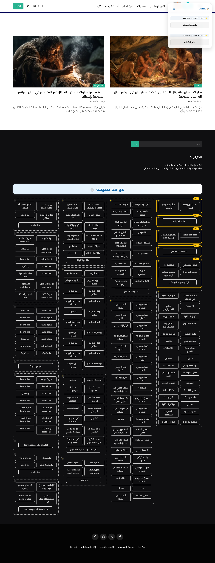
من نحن (141, 547)
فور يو (120, 419)
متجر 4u (142, 388)
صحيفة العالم (131, 291)
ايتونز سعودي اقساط (142, 337)
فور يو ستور (121, 377)
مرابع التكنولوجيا (168, 307)
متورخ (190, 358)
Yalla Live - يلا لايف (25, 275)
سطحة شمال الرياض (94, 399)
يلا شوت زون (46, 465)
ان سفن (190, 306)
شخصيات (141, 6)
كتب (99, 6)
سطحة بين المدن (94, 388)
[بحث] (28, 6)
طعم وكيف (190, 397)
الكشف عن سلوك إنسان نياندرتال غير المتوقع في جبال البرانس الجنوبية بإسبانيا (61, 94)
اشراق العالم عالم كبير (120, 234)
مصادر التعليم (142, 263)
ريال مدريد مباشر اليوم (46, 206)
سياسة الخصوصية (126, 547)
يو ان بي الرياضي (142, 272)
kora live (25, 310)
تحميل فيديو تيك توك (25, 486)
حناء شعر (120, 478)
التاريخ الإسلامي (158, 6)
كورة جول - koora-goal (46, 250)
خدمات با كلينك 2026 (94, 237)
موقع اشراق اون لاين (168, 273)
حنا (142, 488)
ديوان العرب (94, 246)
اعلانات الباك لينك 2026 (120, 244)
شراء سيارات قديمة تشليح (83, 449)
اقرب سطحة (73, 408)
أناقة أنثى (168, 348)
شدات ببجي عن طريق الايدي (120, 389)
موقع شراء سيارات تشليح (73, 430)
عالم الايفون (190, 334)
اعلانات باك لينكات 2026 (36, 445)
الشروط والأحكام (107, 547)
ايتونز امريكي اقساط (120, 410)
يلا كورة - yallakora (25, 285)
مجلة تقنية (120, 263)
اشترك (18, 6)
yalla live (35, 225)
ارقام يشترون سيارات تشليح (94, 440)
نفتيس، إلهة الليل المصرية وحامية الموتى (183, 165)
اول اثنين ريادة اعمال (189, 206)
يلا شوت (94, 273)
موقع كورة (36, 366)
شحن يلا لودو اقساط (121, 337)
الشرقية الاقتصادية (168, 325)
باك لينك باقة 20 (73, 216)
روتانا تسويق (190, 365)
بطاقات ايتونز (120, 450)
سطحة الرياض (94, 380)
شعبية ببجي (142, 450)
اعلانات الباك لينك (120, 223)
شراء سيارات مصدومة (73, 440)
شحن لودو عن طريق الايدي (121, 441)
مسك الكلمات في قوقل (190, 297)
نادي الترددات (190, 373)
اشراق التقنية (168, 295)
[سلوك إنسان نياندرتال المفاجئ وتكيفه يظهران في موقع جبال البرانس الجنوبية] (156, 61)
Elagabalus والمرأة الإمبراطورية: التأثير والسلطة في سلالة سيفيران (173, 168)
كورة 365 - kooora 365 (46, 295)
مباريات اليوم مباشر (94, 282)
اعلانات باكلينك (83, 260)
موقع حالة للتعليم (120, 272)
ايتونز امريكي (120, 325)
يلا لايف (83, 480)
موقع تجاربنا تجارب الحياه (72, 237)
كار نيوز (168, 341)
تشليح (94, 418)
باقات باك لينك (120, 211)
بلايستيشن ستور (142, 459)
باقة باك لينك (190, 235)
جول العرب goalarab (94, 471)
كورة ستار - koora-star (25, 240)
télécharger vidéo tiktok (35, 509)
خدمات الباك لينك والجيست (94, 206)
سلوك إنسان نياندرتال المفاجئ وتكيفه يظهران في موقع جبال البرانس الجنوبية (158, 94)
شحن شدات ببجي (142, 431)
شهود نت (168, 397)
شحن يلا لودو (142, 440)
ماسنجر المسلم (179, 251)
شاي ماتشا (142, 495)
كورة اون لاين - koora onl (46, 285)
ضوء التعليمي (189, 265)
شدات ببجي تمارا (121, 306)
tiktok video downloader (25, 497)
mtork (189, 101)
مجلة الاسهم (190, 323)
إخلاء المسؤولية (88, 547)
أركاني (190, 404)
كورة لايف (46, 318)
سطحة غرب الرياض (73, 399)
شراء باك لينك (142, 204)
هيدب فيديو (168, 383)
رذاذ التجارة (168, 390)
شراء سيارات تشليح (94, 430)
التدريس (142, 232)
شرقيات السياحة (168, 413)
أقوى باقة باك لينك (72, 227)
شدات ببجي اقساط (142, 306)
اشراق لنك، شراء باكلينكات (142, 223)
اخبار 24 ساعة (142, 281)
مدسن (168, 358)
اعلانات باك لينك (94, 253)
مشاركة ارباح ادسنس (168, 206)
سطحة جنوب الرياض (94, 409)
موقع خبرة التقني (189, 349)
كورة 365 (94, 463)
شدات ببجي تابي (121, 316)
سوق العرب (94, 215)
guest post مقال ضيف (73, 206)
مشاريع (73, 246)
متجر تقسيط (120, 356)
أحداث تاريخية (112, 6)
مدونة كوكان (168, 334)
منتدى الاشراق (142, 243)
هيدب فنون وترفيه (121, 282)
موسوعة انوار (190, 422)
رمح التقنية (190, 390)
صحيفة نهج (190, 341)
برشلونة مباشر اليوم (25, 206)
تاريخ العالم (127, 6)
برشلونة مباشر (72, 280)
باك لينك (72, 253)
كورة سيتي (73, 463)
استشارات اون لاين (168, 374)
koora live (25, 259)
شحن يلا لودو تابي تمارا (121, 399)
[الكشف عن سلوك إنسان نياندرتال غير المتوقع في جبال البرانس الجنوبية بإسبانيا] (59, 61)
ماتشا (121, 488)
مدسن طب (142, 253)
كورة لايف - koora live (46, 409)
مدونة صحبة (190, 411)
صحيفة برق (168, 265)
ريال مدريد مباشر (94, 292)
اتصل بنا (73, 547)
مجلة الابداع (168, 365)
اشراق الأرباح (168, 422)
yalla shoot (72, 273)
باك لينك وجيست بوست (120, 254)
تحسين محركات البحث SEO (168, 236)
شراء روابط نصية (142, 213)
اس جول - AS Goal (25, 295)
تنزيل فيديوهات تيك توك (46, 498)
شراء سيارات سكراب (73, 420)
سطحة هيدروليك (73, 388)
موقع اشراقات (190, 272)
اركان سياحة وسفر (179, 282)
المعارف (190, 383)
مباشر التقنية (168, 404)
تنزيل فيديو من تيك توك (46, 486)
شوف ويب (168, 316)
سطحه (72, 380)
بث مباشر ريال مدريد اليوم (73, 471)
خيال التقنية (190, 316)
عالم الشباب (179, 221)
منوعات (198, 85)
